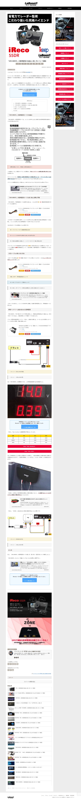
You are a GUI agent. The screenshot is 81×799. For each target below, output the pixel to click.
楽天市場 (27, 214)
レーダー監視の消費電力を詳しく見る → (30, 427)
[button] (40, 64)
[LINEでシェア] (35, 64)
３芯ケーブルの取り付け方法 (20, 106)
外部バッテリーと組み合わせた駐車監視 (22, 108)
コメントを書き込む (29, 681)
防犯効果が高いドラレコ (64, 94)
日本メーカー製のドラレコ (65, 48)
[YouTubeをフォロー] (18, 657)
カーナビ (50, 795)
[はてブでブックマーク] (29, 64)
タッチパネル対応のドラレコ (64, 99)
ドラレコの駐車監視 (12, 69)
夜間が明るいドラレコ (65, 68)
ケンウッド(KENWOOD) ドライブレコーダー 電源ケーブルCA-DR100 (34, 208)
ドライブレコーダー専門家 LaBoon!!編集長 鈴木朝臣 (27, 651)
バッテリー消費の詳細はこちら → (29, 580)
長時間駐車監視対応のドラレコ (65, 89)
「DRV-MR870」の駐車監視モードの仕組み (23, 103)
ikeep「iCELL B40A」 (30, 451)
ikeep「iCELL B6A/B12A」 (29, 446)
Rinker (23, 209)
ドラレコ (46, 795)
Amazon (21, 214)
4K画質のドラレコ (65, 58)
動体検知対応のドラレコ (64, 78)
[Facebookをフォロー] (16, 657)
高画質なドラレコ (65, 53)
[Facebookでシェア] (24, 64)
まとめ (15, 110)
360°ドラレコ (65, 63)
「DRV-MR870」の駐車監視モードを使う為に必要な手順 (25, 105)
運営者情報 (72, 795)
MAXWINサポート (62, 795)
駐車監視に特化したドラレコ (64, 73)
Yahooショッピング (36, 214)
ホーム (43, 795)
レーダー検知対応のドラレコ (64, 84)
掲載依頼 (67, 795)
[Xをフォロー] (14, 657)
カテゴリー (55, 795)
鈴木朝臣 (28, 72)
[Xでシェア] (18, 64)
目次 (28, 100)
